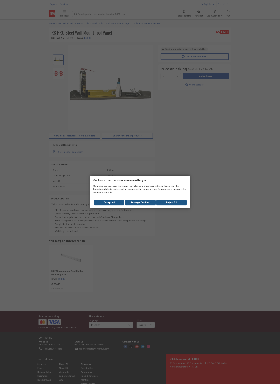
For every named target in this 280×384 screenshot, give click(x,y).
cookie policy (180, 189)
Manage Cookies (140, 202)
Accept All (109, 202)
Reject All (171, 202)
